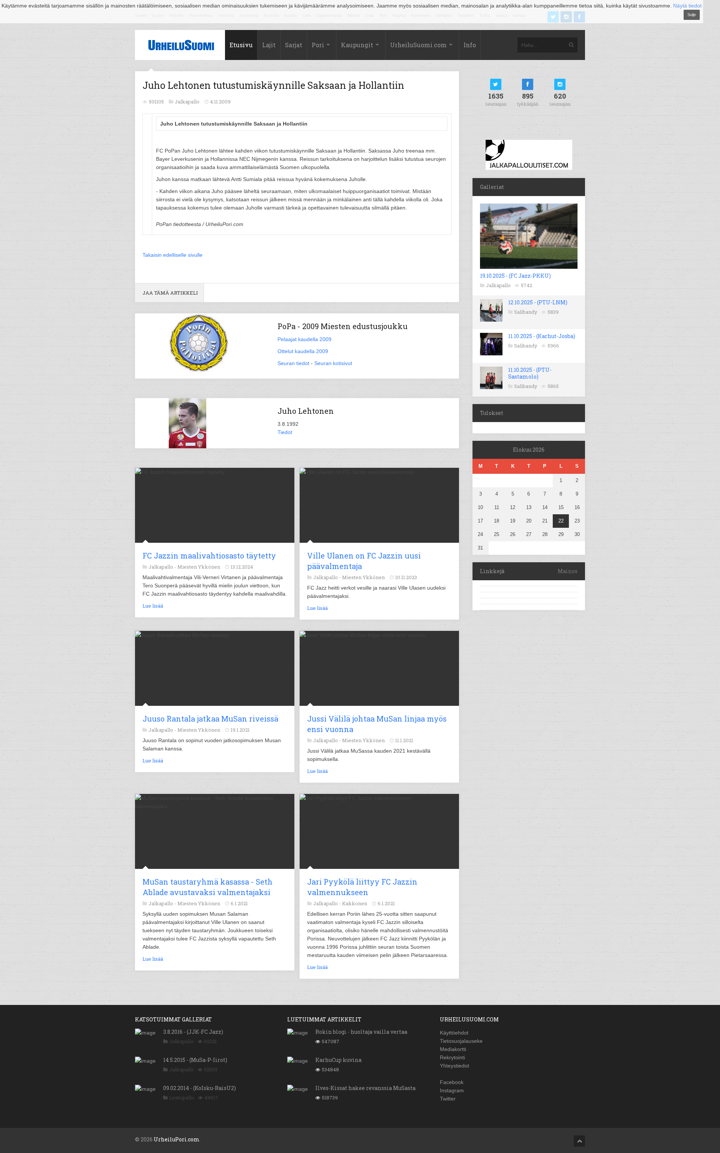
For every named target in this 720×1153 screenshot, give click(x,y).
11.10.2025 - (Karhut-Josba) (541, 336)
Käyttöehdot (454, 1033)
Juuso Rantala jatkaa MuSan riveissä (210, 718)
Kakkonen (354, 903)
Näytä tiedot (687, 6)
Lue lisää (152, 605)
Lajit (269, 45)
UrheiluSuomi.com (418, 45)
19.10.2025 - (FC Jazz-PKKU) (515, 275)
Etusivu (241, 45)
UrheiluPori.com (177, 1139)
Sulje (691, 14)
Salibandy (525, 311)
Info (470, 45)
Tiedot (285, 432)
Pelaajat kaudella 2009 (305, 339)
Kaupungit (357, 45)
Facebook (452, 1082)
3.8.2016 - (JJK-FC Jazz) (193, 1031)
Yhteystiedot (454, 1066)
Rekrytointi (452, 1057)
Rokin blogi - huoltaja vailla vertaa (361, 1031)
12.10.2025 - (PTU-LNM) (537, 302)
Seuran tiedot (293, 363)
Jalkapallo (498, 285)
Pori (318, 45)
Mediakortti (453, 1049)
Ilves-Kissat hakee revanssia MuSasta (365, 1088)
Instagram (452, 1090)
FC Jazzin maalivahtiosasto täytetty (209, 555)
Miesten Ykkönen (198, 566)
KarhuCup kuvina (338, 1059)
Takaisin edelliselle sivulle (172, 255)
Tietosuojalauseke (461, 1041)
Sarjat (293, 45)
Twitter (448, 1099)
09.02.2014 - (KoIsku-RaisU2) (199, 1088)
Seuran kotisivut (333, 363)
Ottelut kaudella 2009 (303, 351)
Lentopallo (181, 1097)
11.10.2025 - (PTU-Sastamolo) (530, 373)
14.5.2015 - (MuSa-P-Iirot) (195, 1059)
